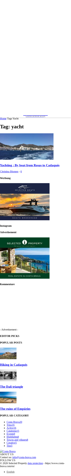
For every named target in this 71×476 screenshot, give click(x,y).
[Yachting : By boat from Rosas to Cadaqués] (26, 158)
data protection (35, 463)
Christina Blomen (9, 171)
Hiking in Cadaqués (13, 364)
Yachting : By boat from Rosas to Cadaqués (29, 165)
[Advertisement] (43, 309)
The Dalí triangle (11, 386)
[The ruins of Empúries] (8, 402)
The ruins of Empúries (15, 408)
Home (3, 118)
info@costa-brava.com (24, 457)
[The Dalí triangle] (8, 380)
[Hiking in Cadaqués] (8, 358)
